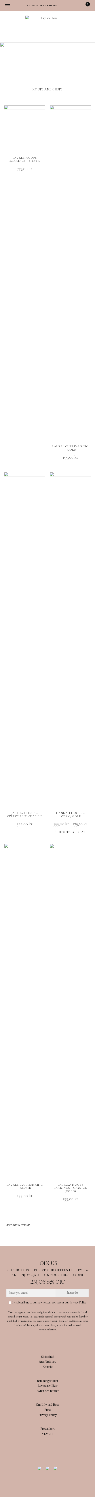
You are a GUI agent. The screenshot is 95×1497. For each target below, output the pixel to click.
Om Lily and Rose (47, 1404)
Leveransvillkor (47, 1385)
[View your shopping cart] (84, 5)
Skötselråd (47, 1356)
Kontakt (48, 1366)
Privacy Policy (47, 1415)
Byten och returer (48, 1391)
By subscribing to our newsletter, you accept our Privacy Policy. (49, 1302)
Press (47, 1409)
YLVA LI (47, 1434)
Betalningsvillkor (47, 1381)
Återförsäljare (47, 1361)
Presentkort (47, 1428)
